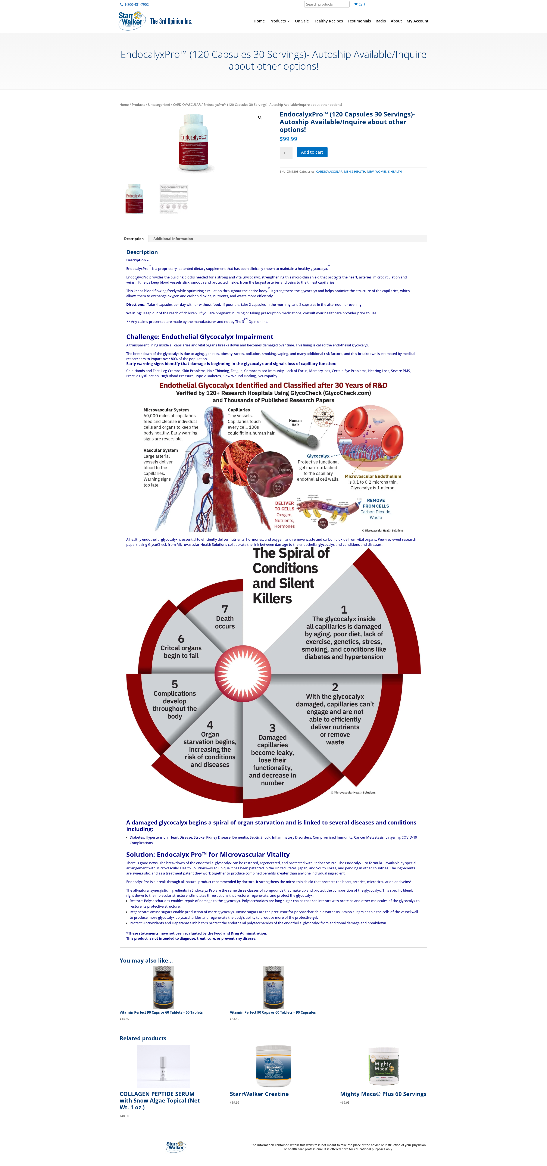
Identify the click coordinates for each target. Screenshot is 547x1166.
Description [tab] (134, 238)
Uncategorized (159, 104)
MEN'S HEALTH (354, 171)
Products (277, 21)
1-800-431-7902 (136, 4)
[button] (260, 117)
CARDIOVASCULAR (187, 104)
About (396, 21)
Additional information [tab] (173, 238)
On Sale (302, 21)
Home (259, 21)
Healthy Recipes (328, 21)
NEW (370, 171)
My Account (417, 21)
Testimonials (359, 21)
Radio (381, 21)
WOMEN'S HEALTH (388, 171)
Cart (362, 4)
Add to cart (312, 152)
